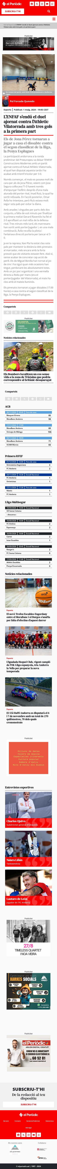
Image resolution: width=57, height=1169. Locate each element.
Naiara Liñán (14, 860)
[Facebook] (32, 4)
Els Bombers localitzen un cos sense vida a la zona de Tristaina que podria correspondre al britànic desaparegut (27, 377)
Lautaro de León (17, 899)
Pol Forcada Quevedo (22, 101)
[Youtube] (47, 4)
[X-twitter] (37, 4)
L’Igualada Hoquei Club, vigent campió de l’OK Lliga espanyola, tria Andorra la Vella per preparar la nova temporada (28, 666)
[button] (48, 11)
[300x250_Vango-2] (28, 1008)
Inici (5, 25)
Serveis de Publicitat (33, 1121)
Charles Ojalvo (16, 821)
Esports (11, 25)
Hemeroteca (50, 1121)
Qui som (6, 1121)
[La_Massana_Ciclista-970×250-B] (28, 331)
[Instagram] (42, 4)
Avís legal (29, 1128)
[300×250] (28, 775)
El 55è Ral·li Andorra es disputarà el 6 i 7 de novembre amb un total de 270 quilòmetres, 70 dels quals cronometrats (28, 717)
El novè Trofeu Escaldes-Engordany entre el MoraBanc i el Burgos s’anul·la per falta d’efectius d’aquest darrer (28, 617)
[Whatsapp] (52, 4)
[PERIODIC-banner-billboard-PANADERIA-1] (28, 49)
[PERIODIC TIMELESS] (28, 955)
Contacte (18, 1121)
